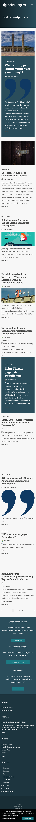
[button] (32, 4)
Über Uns (5, 762)
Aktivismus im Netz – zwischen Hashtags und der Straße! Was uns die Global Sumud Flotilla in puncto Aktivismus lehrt (17, 727)
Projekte (5, 739)
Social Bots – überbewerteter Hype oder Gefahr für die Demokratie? (17, 422)
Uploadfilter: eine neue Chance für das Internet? (15, 174)
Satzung (6, 785)
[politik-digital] (14, 5)
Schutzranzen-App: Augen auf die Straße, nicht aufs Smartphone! (15, 223)
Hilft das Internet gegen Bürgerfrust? (14, 536)
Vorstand (6, 783)
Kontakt (18, 805)
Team (5, 774)
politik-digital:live (6, 710)
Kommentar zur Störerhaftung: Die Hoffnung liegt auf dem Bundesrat (17, 576)
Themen (5, 717)
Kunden (3, 753)
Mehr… (3, 733)
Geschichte (6, 788)
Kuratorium (6, 780)
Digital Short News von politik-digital (13, 722)
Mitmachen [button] (19, 689)
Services (6, 771)
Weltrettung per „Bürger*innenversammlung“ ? (17, 68)
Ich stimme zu (27, 818)
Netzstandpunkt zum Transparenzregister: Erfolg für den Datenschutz (16, 331)
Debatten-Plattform (7, 744)
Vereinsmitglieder (8, 777)
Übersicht (6, 768)
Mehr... (7, 131)
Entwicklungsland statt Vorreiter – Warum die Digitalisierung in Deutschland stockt (14, 278)
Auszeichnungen (8, 791)
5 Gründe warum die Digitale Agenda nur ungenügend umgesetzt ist (17, 481)
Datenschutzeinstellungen (8, 818)
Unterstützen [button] (19, 640)
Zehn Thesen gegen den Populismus (14, 372)
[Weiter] (34, 611)
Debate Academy (7, 707)
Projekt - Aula (5, 750)
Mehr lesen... (5, 206)
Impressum (18, 807)
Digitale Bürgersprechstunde (10, 747)
